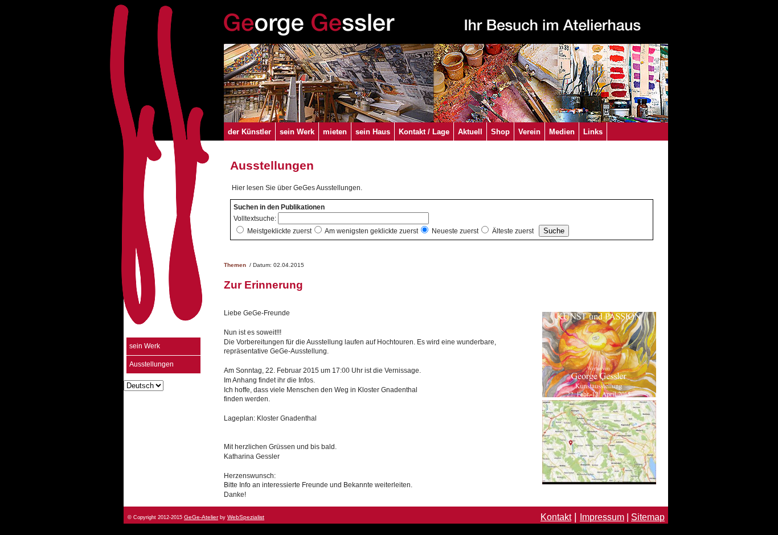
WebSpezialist (245, 517)
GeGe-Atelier (201, 517)
